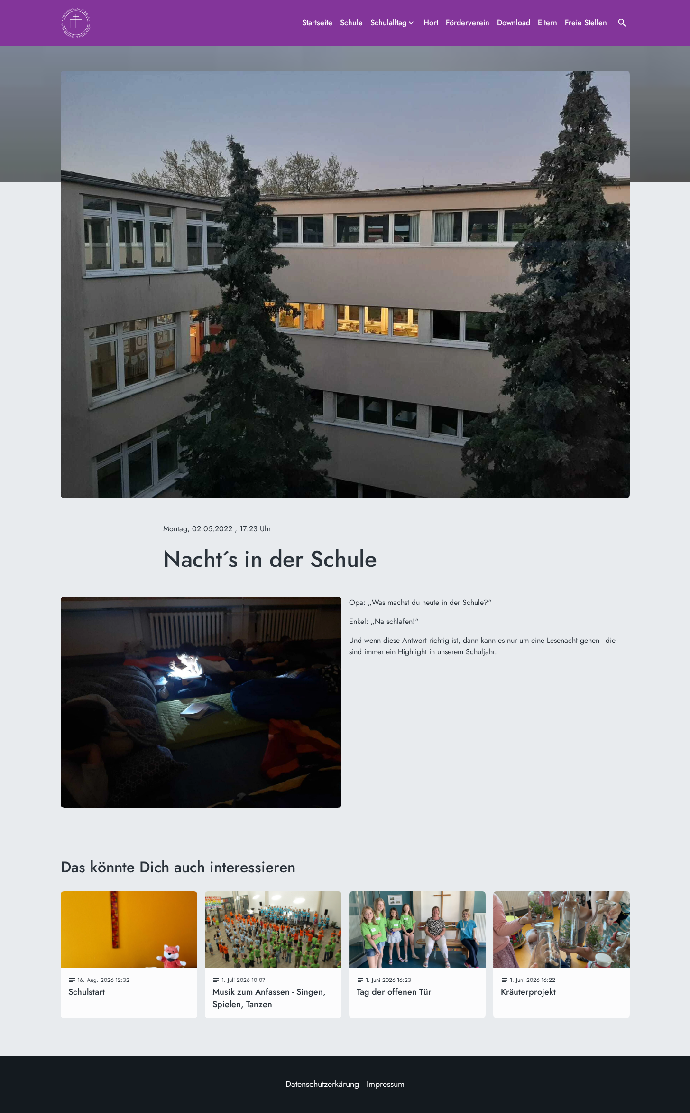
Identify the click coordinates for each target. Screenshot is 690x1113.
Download (513, 22)
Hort (430, 22)
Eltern (547, 22)
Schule (351, 22)
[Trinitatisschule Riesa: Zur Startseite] (76, 23)
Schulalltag (388, 22)
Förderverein (467, 22)
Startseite (317, 22)
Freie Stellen (586, 22)
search (622, 23)
